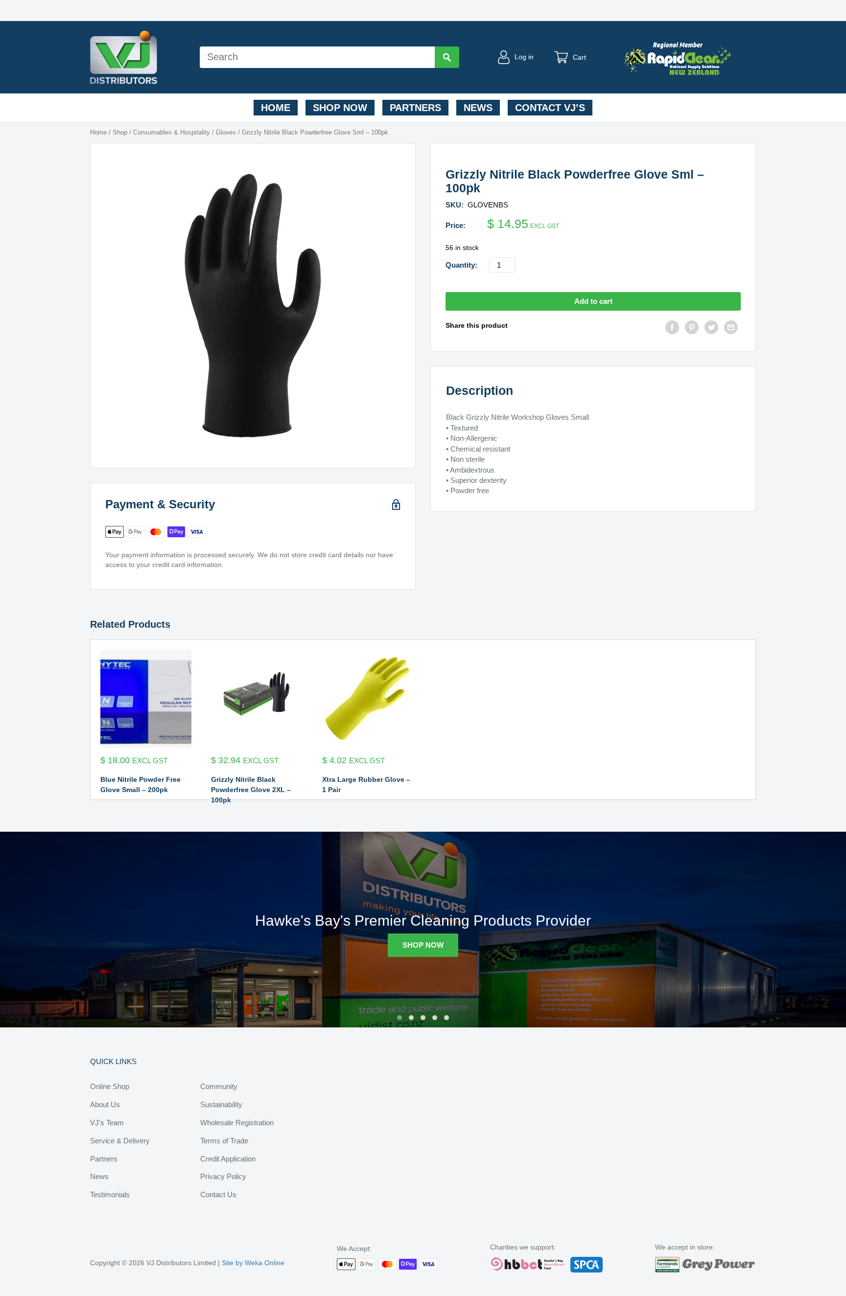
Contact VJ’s (550, 107)
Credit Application (228, 1159)
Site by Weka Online (253, 1263)
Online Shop (109, 1086)
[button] (399, 1018)
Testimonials (110, 1194)
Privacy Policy (223, 1176)
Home (275, 107)
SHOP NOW (423, 945)
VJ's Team (107, 1122)
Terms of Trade (224, 1141)
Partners (415, 107)
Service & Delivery (120, 1141)
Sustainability (221, 1104)
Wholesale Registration (237, 1122)
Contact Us (218, 1194)
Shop (120, 132)
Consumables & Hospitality (171, 132)
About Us (105, 1104)
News (478, 107)
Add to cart (593, 301)
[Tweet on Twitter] (711, 328)
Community (218, 1086)
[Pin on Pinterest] (692, 328)
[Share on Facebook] (672, 328)
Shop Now (340, 107)
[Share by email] (731, 328)
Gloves (226, 132)
